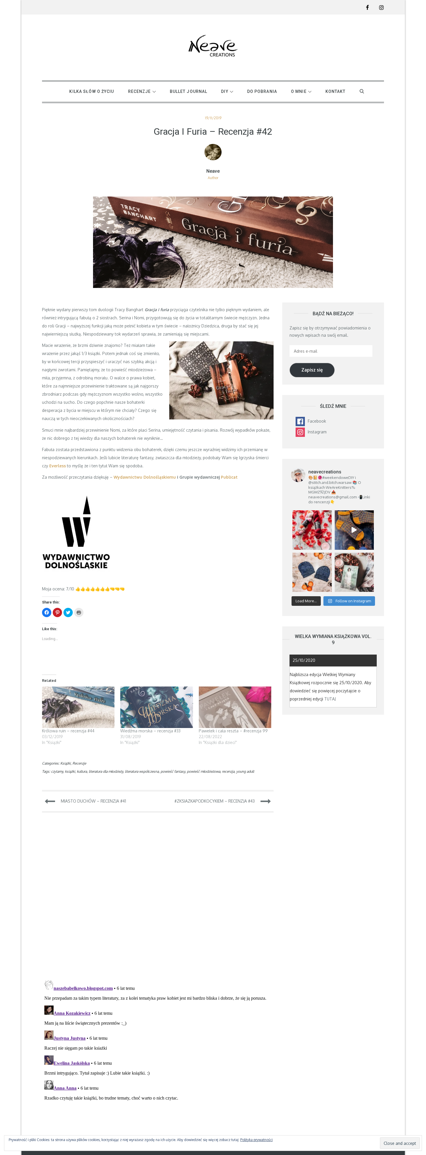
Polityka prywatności (256, 1140)
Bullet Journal (188, 91)
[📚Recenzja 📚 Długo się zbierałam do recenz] (354, 572)
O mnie (299, 91)
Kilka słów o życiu (91, 91)
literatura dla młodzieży (106, 771)
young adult (245, 771)
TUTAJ (330, 698)
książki (70, 771)
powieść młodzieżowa (203, 771)
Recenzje (79, 763)
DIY (224, 91)
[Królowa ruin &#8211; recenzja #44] (78, 707)
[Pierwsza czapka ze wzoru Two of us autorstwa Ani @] (312, 572)
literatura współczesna (142, 771)
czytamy (57, 771)
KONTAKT (335, 91)
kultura (82, 771)
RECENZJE (139, 91)
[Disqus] (158, 899)
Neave (213, 171)
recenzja (228, 771)
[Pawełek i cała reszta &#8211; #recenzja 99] (235, 707)
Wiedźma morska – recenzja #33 (150, 730)
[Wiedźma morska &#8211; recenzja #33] (156, 707)
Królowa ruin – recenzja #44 (68, 730)
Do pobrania (262, 91)
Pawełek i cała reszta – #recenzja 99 (233, 730)
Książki (65, 763)
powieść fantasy (173, 771)
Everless (57, 465)
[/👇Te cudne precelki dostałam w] (312, 529)
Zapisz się (312, 370)
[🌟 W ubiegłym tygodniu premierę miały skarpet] (354, 529)
